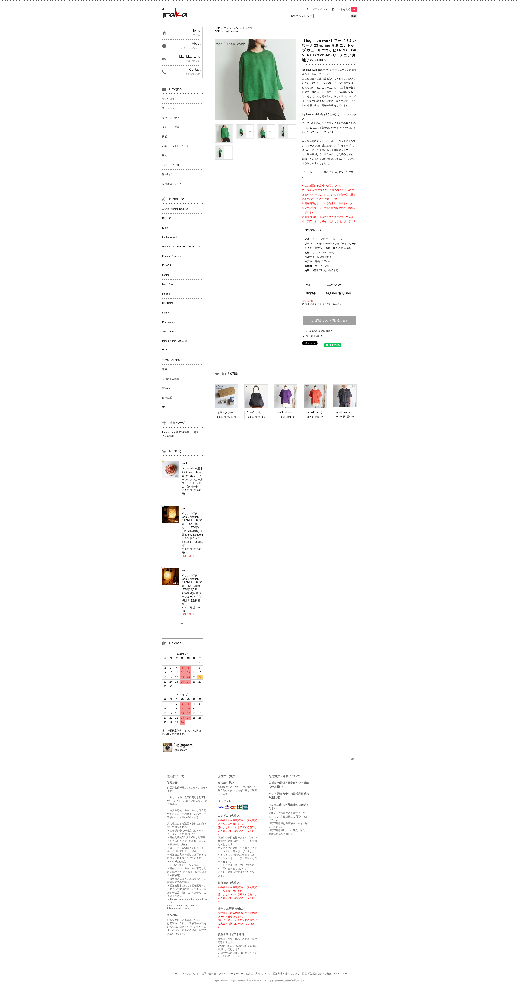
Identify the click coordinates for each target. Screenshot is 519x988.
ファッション (231, 28)
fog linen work (232, 31)
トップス (247, 28)
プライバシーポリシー (231, 973)
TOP (217, 28)
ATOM (344, 973)
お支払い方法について (258, 973)
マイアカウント (318, 9)
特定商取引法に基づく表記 (316, 973)
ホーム (175, 973)
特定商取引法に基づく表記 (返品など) (322, 304)
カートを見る (345, 9)
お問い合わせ (209, 973)
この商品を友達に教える (319, 330)
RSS (336, 973)
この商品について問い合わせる (329, 320)
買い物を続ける (314, 336)
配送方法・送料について (286, 973)
